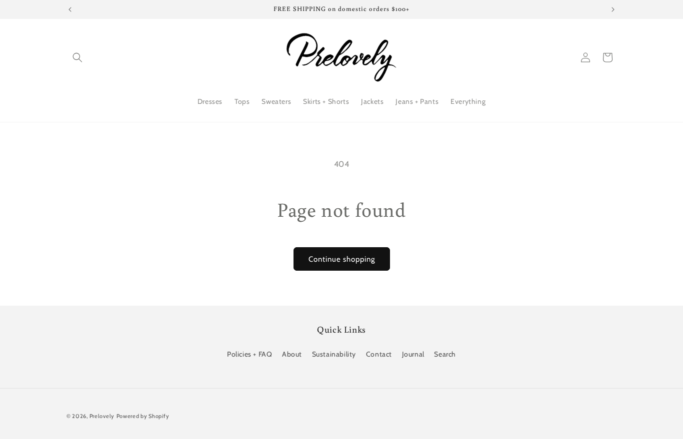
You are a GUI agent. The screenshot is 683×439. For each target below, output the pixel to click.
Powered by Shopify (143, 416)
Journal (413, 354)
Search (445, 354)
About (292, 354)
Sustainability (334, 354)
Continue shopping (341, 259)
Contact (379, 354)
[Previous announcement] (70, 9)
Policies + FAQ (249, 354)
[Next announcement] (613, 9)
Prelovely (102, 416)
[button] (77, 57)
